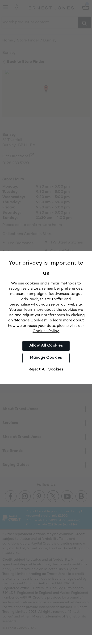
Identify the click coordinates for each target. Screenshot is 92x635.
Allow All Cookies (46, 346)
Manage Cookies (46, 358)
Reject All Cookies (46, 370)
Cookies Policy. (46, 331)
